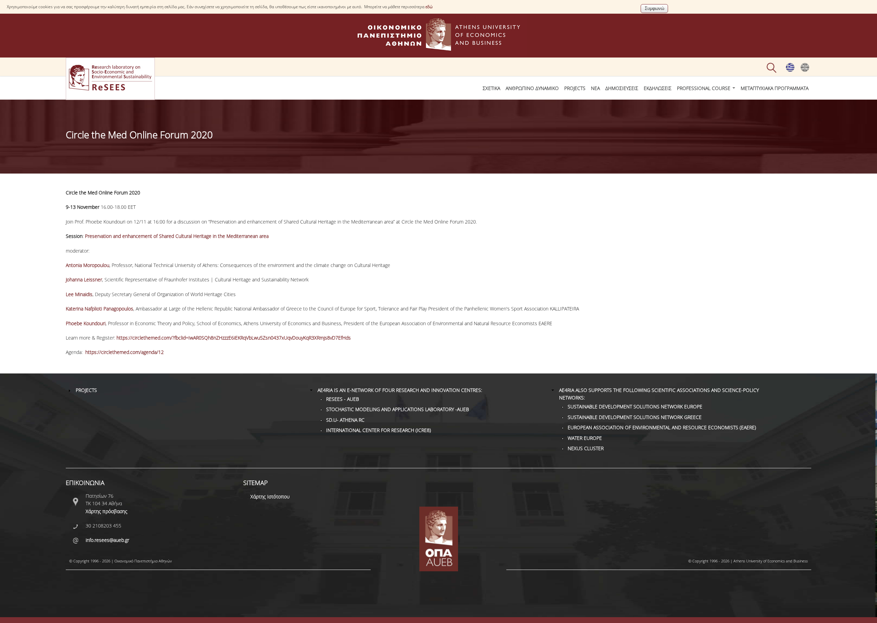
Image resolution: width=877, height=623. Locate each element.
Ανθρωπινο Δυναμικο (532, 88)
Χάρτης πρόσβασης (106, 511)
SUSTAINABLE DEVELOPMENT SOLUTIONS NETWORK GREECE (635, 417)
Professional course (704, 88)
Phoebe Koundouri (86, 323)
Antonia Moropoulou (87, 265)
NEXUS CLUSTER (586, 448)
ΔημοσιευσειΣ (621, 88)
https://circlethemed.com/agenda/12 (124, 352)
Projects (574, 88)
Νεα (595, 88)
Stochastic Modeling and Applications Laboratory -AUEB (397, 409)
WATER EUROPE (585, 438)
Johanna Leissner (84, 279)
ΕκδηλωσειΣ (657, 88)
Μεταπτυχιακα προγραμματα (774, 88)
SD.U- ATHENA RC (345, 420)
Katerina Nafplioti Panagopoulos (99, 308)
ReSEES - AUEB (342, 399)
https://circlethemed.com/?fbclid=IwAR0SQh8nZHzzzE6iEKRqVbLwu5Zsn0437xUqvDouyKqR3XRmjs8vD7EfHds (233, 337)
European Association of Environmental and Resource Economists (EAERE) (662, 427)
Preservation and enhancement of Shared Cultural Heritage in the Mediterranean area (177, 236)
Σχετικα (491, 88)
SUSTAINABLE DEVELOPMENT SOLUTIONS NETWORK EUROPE (635, 406)
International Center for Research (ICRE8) (378, 430)
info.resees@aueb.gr (107, 540)
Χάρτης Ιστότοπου (269, 496)
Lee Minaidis (79, 294)
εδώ (429, 7)
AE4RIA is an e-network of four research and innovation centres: (400, 390)
